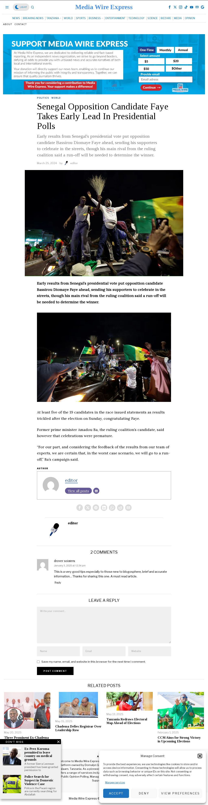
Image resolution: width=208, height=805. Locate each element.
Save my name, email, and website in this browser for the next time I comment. (93, 661)
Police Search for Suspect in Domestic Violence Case (38, 780)
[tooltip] (169, 7)
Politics (43, 98)
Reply (58, 582)
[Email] (96, 491)
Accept (116, 793)
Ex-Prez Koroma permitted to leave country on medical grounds (38, 754)
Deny (144, 793)
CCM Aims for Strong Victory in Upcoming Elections (179, 739)
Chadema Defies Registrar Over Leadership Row (78, 728)
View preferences (180, 793)
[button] (200, 756)
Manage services (115, 782)
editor (74, 163)
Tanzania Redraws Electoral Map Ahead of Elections (126, 721)
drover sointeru (64, 561)
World (56, 98)
